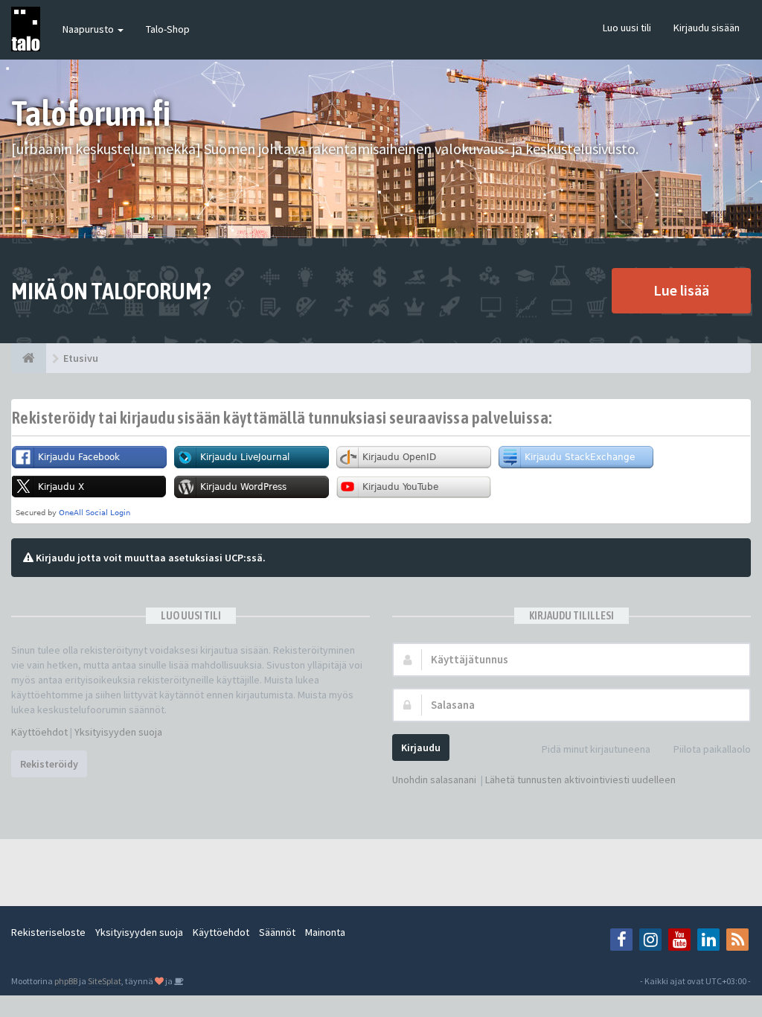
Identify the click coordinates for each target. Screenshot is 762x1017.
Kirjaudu (421, 747)
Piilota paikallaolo (712, 749)
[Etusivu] (28, 358)
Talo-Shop (168, 29)
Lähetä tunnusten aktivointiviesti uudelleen (580, 779)
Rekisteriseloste (48, 932)
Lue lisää (681, 290)
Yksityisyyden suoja (118, 732)
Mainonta (325, 932)
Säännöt (277, 932)
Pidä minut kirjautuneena (596, 749)
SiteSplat (104, 980)
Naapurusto (89, 29)
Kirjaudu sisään (706, 27)
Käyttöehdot (39, 732)
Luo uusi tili (627, 27)
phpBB (65, 980)
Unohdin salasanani (434, 779)
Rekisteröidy (49, 764)
